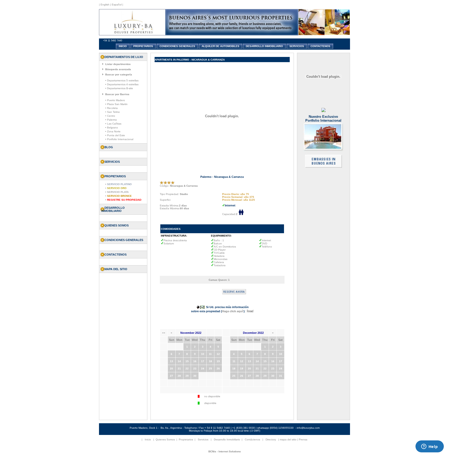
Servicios (203, 439)
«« (163, 332)
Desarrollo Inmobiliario (113, 209)
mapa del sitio (288, 439)
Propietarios (186, 439)
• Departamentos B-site (119, 88)
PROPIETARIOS (143, 46)
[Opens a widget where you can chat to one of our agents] (429, 446)
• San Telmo (112, 111)
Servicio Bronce (119, 195)
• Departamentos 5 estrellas (121, 80)
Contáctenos (252, 439)
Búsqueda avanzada (118, 69)
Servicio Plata (118, 192)
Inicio (148, 439)
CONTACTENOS (320, 46)
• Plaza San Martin (116, 104)
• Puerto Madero (115, 100)
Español (117, 4)
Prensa (303, 439)
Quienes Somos (165, 439)
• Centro (110, 115)
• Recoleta (111, 108)
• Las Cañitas (113, 123)
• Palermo (111, 119)
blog (108, 147)
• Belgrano (111, 127)
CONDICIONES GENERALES (177, 46)
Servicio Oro (117, 188)
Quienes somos (116, 225)
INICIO (123, 46)
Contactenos (115, 254)
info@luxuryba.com (308, 427)
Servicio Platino (119, 184)
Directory (271, 439)
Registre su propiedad (124, 199)
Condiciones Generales (123, 240)
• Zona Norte (113, 131)
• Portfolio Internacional (119, 139)
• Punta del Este (115, 135)
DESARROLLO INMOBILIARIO (264, 46)
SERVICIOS (296, 46)
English (104, 4)
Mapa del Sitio (115, 269)
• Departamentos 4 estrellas (121, 84)
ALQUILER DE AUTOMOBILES (220, 46)
